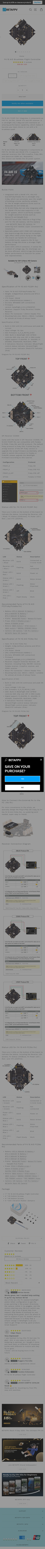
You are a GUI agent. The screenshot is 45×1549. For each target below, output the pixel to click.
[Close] (41, 759)
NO (22, 787)
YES (22, 779)
